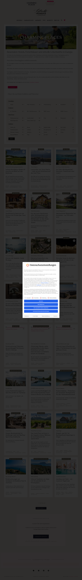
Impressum (55, 316)
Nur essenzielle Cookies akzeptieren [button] (41, 307)
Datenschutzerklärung (45, 282)
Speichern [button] (41, 301)
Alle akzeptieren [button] (41, 304)
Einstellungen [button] (39, 284)
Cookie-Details (35, 316)
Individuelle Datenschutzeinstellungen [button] (41, 311)
